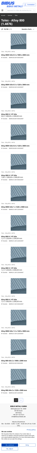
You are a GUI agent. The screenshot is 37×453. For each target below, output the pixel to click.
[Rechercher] (34, 10)
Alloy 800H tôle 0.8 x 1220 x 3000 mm (15, 146)
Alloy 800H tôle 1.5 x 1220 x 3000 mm (15, 331)
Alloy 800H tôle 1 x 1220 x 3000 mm (14, 207)
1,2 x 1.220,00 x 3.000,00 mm (11, 270)
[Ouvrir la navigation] (2, 10)
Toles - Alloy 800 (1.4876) (8, 51)
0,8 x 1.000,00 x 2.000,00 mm (11, 116)
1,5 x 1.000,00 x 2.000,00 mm (11, 301)
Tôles (16, 15)
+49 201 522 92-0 (18, 415)
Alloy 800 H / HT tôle (9, 114)
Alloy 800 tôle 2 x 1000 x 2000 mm (14, 361)
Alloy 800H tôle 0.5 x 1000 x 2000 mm (15, 55)
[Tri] (29, 29)
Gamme (10, 15)
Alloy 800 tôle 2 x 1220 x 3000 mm (14, 390)
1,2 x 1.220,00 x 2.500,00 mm (11, 238)
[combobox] (19, 10)
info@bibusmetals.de (18, 417)
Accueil (3, 15)
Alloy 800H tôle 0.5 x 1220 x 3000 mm (15, 85)
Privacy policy (31, 430)
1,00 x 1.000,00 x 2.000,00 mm (12, 177)
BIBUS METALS (15, 6)
